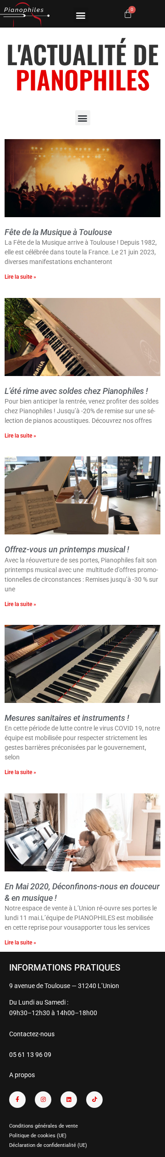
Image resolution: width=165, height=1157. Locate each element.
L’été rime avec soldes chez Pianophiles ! (76, 391)
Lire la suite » (20, 277)
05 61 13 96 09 (30, 1054)
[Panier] (127, 14)
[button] (80, 14)
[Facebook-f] (17, 1099)
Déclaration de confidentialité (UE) (48, 1145)
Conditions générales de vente (43, 1126)
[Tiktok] (94, 1099)
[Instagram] (43, 1099)
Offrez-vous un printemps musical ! (67, 549)
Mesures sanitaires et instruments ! (67, 718)
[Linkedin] (68, 1099)
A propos (22, 1074)
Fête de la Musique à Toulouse (58, 232)
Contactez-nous (32, 1034)
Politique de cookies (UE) (37, 1136)
